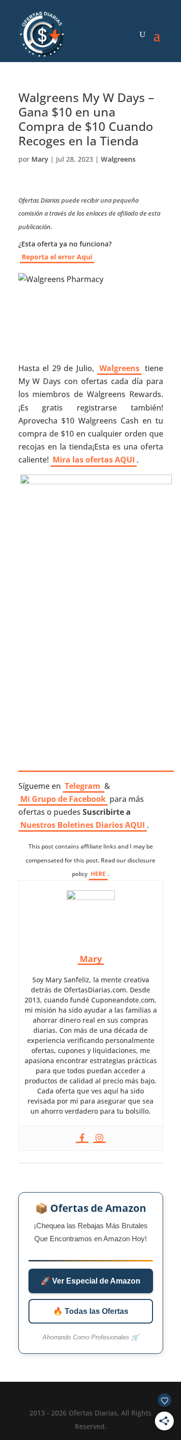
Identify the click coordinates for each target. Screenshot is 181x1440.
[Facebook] (82, 1138)
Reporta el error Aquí (57, 256)
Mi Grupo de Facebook (63, 799)
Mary (39, 159)
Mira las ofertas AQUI (94, 459)
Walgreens (118, 159)
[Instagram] (99, 1138)
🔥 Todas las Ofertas (90, 1311)
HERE (98, 874)
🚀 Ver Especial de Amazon (90, 1281)
